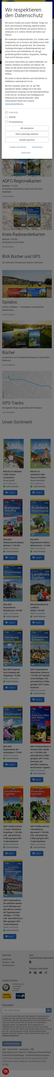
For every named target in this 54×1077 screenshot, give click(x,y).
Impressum (26, 152)
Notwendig (13, 112)
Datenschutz (37, 147)
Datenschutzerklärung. (14, 104)
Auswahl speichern (27, 140)
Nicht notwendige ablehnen (27, 134)
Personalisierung (16, 122)
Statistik (12, 117)
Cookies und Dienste (17, 147)
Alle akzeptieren (27, 128)
